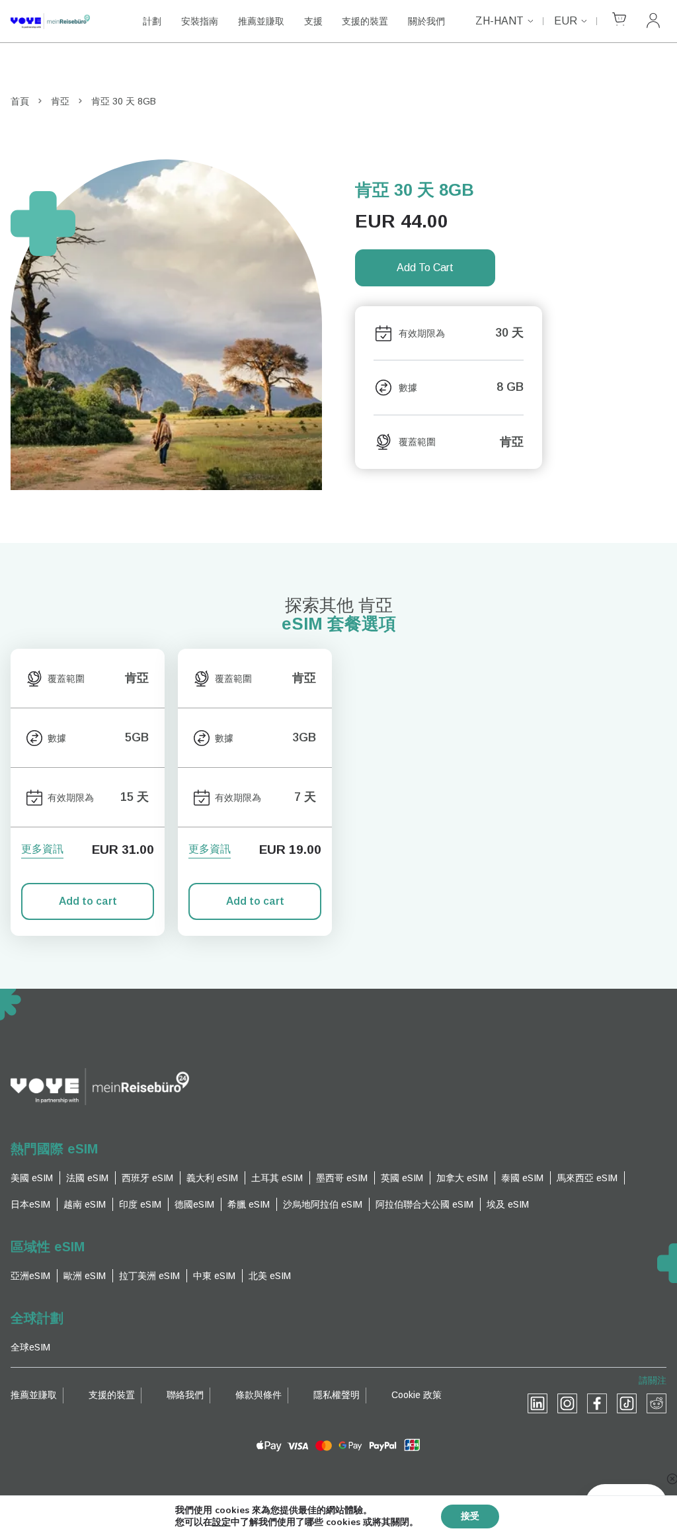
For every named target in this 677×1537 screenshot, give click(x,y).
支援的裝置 (365, 21)
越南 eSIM (84, 1204)
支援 (313, 21)
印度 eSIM (140, 1204)
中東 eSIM (214, 1275)
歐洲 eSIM (84, 1275)
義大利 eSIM (212, 1178)
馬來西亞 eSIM (587, 1178)
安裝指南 (199, 21)
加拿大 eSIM (462, 1178)
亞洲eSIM (30, 1275)
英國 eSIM (402, 1178)
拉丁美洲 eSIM (149, 1275)
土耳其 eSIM (277, 1178)
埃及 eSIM (508, 1204)
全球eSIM (30, 1347)
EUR (565, 20)
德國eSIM (194, 1204)
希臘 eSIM (248, 1204)
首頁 (20, 101)
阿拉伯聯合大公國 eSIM (424, 1204)
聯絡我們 (185, 1395)
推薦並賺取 (261, 21)
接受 (470, 1516)
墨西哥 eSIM (342, 1178)
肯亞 (60, 101)
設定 (221, 1522)
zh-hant (499, 20)
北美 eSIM (270, 1275)
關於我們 (426, 21)
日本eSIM (30, 1204)
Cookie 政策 (416, 1395)
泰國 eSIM (522, 1178)
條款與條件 (258, 1395)
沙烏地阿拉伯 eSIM (322, 1204)
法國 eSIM (87, 1178)
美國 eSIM (32, 1178)
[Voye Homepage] (63, 21)
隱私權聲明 (336, 1395)
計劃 (152, 21)
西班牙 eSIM (147, 1178)
